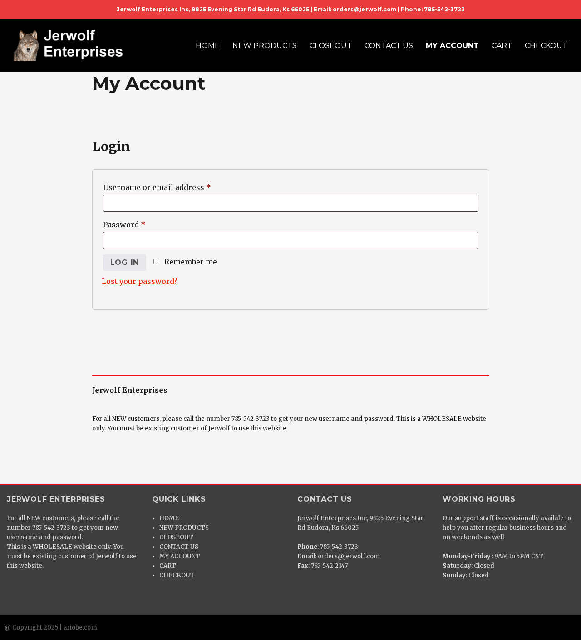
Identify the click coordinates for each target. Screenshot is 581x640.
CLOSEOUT (331, 45)
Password (140, 224)
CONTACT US (388, 45)
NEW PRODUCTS (264, 45)
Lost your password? (139, 281)
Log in (124, 262)
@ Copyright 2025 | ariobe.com (51, 627)
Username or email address (173, 187)
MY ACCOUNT (452, 45)
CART (502, 45)
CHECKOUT (546, 45)
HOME (208, 45)
